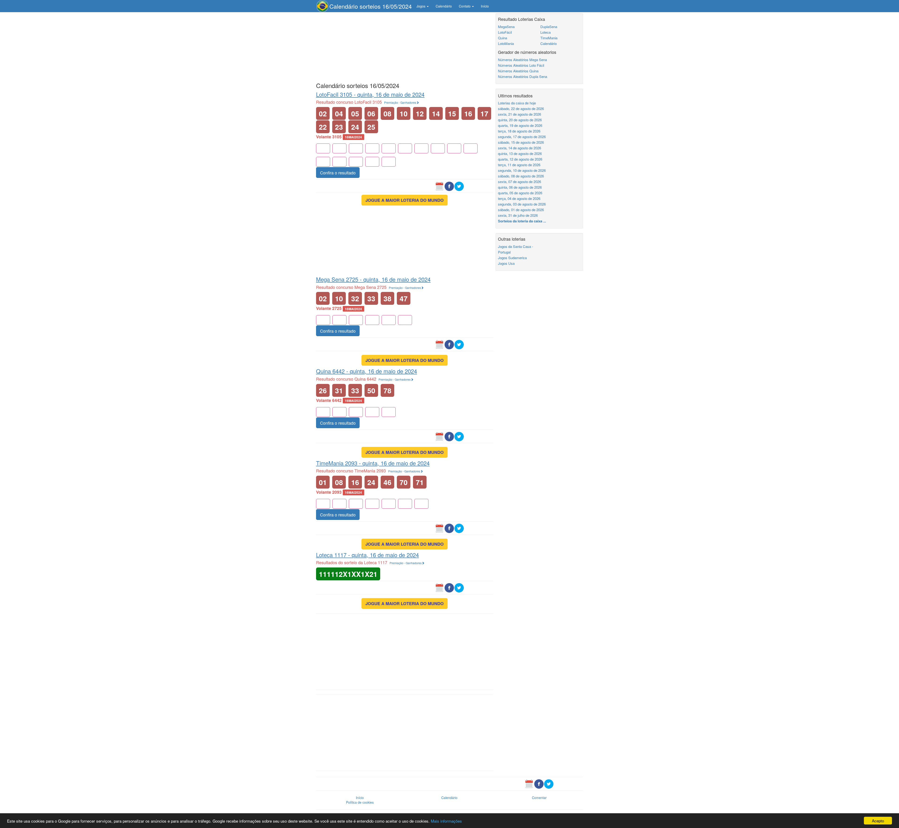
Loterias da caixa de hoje (517, 102)
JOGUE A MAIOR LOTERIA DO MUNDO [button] (404, 200)
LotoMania (506, 43)
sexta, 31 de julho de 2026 (518, 215)
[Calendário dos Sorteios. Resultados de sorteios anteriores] (439, 186)
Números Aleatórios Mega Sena (522, 59)
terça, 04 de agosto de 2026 (519, 198)
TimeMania (548, 37)
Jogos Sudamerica (512, 257)
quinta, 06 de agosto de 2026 (520, 187)
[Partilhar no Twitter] (459, 186)
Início (485, 6)
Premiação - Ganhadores (400, 102)
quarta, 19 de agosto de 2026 (520, 125)
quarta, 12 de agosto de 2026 (520, 159)
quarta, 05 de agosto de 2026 (520, 192)
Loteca (545, 32)
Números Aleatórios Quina (518, 70)
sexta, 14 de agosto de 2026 (519, 147)
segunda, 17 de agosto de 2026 (522, 136)
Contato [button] (465, 6)
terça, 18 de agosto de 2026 (519, 131)
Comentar (539, 797)
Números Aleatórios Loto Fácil (521, 65)
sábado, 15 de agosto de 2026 (521, 142)
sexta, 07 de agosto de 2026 (519, 181)
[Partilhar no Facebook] (449, 186)
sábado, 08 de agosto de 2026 (521, 175)
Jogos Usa (506, 263)
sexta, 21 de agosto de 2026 (519, 114)
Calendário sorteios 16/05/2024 (370, 6)
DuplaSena (548, 26)
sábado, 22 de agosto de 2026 (521, 108)
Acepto (878, 821)
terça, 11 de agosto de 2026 (519, 164)
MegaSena (506, 26)
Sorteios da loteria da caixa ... (522, 221)
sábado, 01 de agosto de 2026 (521, 209)
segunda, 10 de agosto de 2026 (522, 170)
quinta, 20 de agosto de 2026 (520, 119)
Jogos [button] (421, 6)
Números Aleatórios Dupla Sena (522, 76)
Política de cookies (360, 802)
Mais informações (446, 821)
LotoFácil (505, 32)
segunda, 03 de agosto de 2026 (522, 204)
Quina (502, 37)
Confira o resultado (338, 172)
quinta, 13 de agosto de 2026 (520, 153)
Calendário (444, 6)
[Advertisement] (404, 46)
